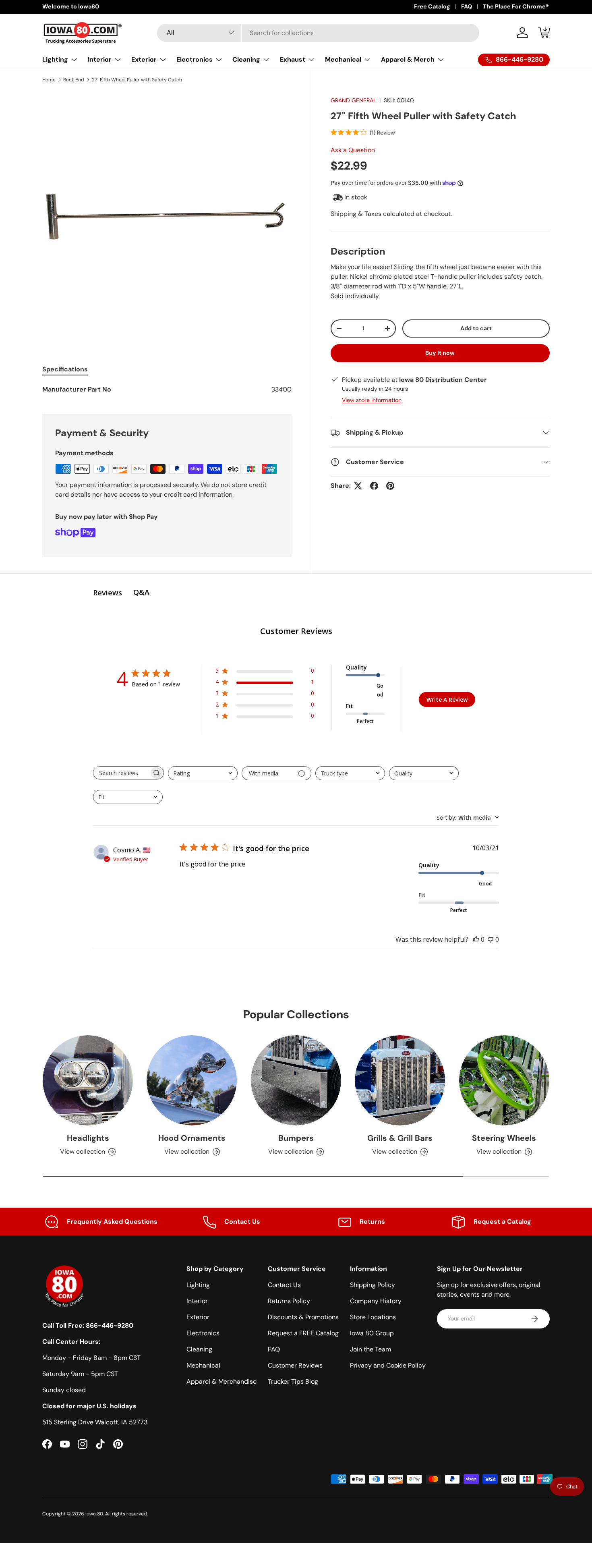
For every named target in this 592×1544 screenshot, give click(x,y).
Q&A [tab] (141, 592)
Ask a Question (353, 150)
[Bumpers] (296, 1080)
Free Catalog (432, 6)
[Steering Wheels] (504, 1080)
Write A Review (447, 699)
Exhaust (292, 59)
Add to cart (476, 328)
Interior (100, 59)
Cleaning (246, 59)
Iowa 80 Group (372, 1333)
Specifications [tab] (65, 369)
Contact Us (284, 1285)
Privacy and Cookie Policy (388, 1365)
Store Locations (373, 1317)
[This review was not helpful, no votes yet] (490, 939)
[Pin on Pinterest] (390, 486)
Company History (376, 1301)
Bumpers (296, 1137)
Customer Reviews (295, 1365)
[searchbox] (121, 773)
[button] (545, 32)
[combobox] (318, 33)
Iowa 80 (94, 1514)
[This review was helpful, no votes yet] (476, 939)
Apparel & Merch (408, 59)
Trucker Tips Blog (293, 1381)
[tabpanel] (167, 389)
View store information (372, 400)
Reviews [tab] (107, 592)
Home (49, 80)
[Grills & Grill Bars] (400, 1080)
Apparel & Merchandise (221, 1381)
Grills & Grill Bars (400, 1137)
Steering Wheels (504, 1137)
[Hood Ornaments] (192, 1080)
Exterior (144, 59)
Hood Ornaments (192, 1137)
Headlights (88, 1137)
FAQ (466, 6)
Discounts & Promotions (303, 1317)
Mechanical (343, 59)
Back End (73, 80)
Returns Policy (289, 1301)
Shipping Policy (372, 1285)
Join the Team (370, 1349)
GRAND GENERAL (353, 100)
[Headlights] (88, 1080)
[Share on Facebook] (374, 486)
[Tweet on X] (358, 486)
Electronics (194, 59)
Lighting (55, 59)
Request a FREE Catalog (303, 1333)
